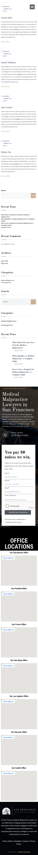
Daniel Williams (8, 62)
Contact (25, 841)
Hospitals (18, 841)
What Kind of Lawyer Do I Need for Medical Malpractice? (15, 216)
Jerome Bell (6, 17)
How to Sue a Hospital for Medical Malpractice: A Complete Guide (17, 224)
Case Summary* (10, 495)
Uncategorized (6, 282)
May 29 (5, 11)
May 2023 (4, 263)
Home (4, 841)
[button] (32, 6)
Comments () (7, 54)
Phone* (7, 480)
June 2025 (4, 261)
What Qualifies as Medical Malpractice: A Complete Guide (18, 220)
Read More (5, 41)
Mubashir (6, 51)
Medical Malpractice (7, 280)
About (10, 841)
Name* (7, 473)
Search (3, 190)
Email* (7, 488)
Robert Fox (6, 152)
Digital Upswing (24, 852)
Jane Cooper (6, 107)
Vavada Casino (6, 227)
